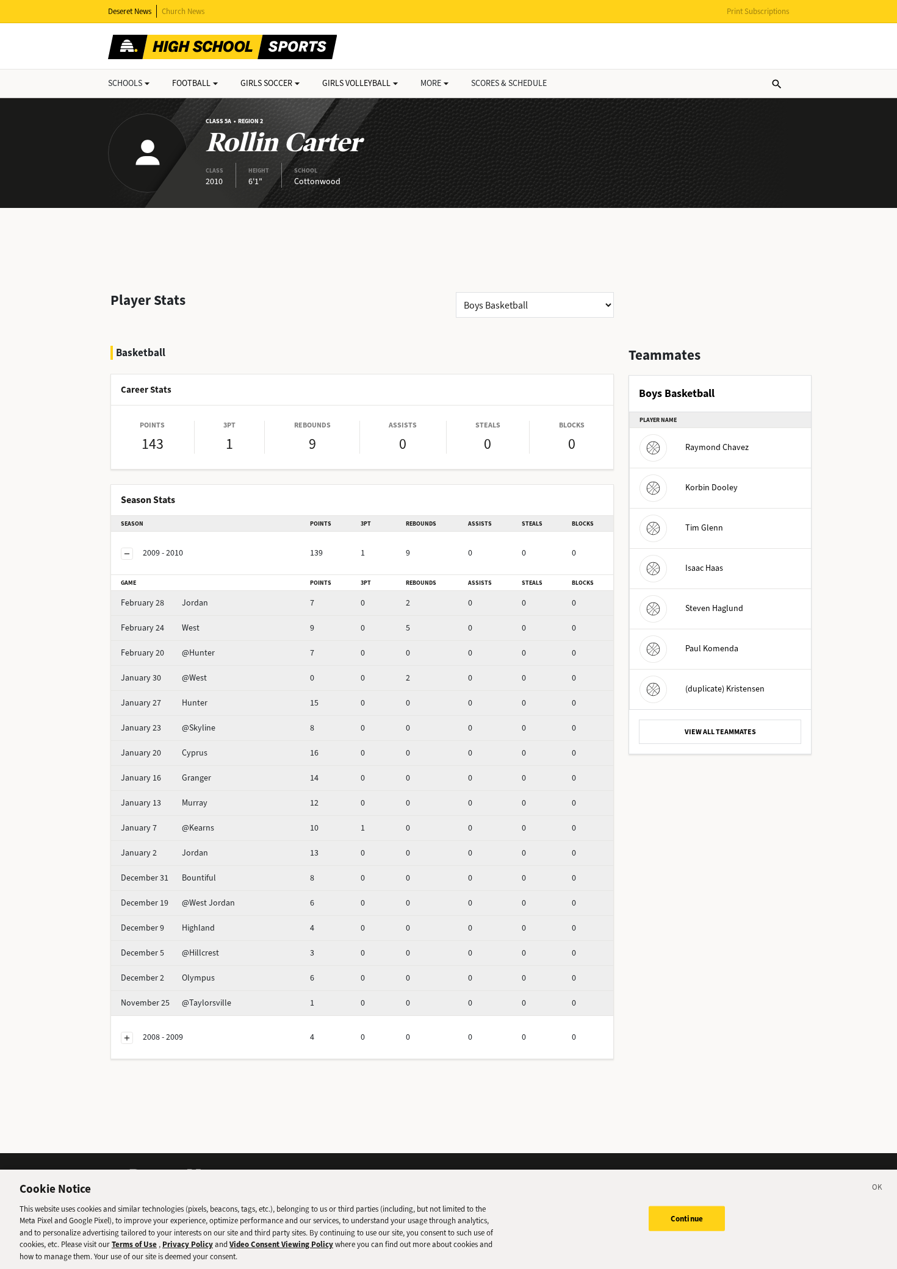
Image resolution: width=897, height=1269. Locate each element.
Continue (687, 1218)
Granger (166, 778)
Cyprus (164, 753)
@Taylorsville (176, 1003)
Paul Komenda (711, 648)
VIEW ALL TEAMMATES (720, 732)
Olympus (168, 978)
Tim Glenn (704, 528)
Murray (164, 803)
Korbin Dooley (711, 487)
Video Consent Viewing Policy (281, 1245)
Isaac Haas (704, 568)
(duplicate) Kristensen (725, 689)
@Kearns (167, 828)
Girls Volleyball (356, 83)
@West (164, 678)
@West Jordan (178, 903)
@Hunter (168, 653)
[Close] (877, 1189)
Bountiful (168, 878)
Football (191, 83)
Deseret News (129, 11)
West (160, 628)
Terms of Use (134, 1245)
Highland (168, 928)
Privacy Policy (187, 1245)
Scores (509, 83)
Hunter (164, 703)
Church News (183, 11)
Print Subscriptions (758, 11)
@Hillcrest (170, 953)
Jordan (164, 603)
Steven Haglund (714, 608)
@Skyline (168, 728)
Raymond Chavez (717, 447)
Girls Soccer (266, 83)
